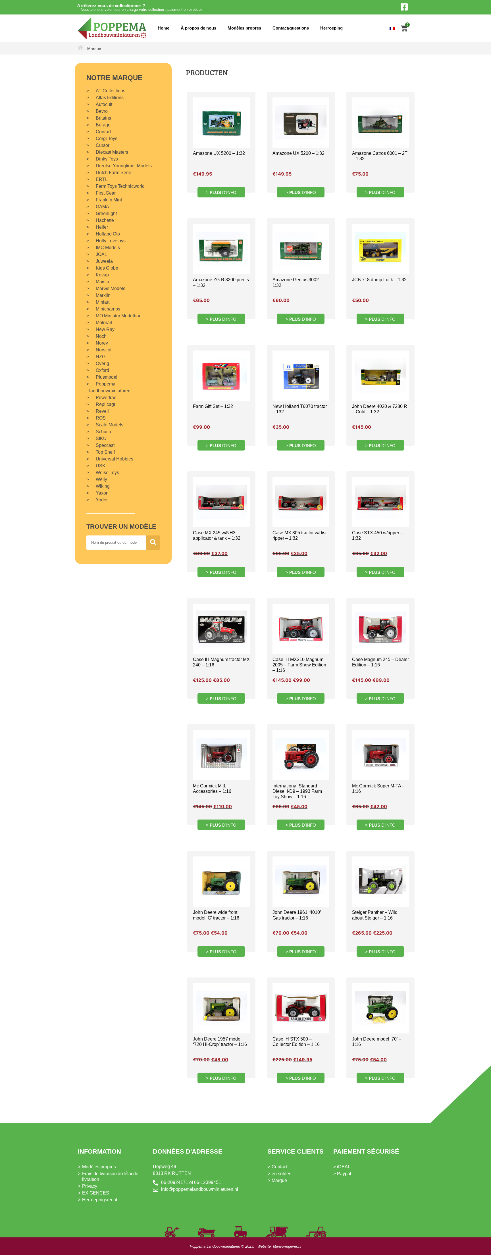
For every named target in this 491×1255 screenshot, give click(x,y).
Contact (279, 1166)
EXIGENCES (95, 1193)
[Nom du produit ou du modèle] (153, 542)
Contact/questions (290, 28)
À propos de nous (198, 28)
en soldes (281, 1173)
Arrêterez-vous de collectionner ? (111, 5)
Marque (279, 1180)
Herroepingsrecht (99, 1199)
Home (163, 28)
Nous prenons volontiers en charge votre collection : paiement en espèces (142, 9)
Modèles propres (244, 28)
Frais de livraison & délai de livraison (110, 1176)
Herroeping (331, 28)
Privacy (89, 1186)
